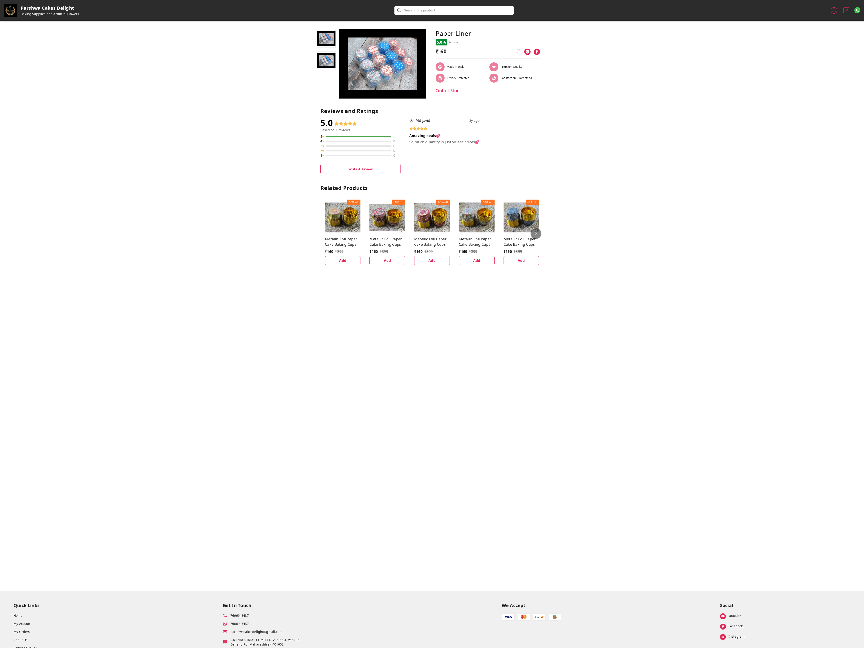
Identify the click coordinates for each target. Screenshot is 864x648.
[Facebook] (537, 52)
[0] (846, 10)
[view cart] (846, 10)
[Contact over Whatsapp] (857, 10)
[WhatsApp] (527, 52)
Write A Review (361, 169)
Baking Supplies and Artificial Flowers (50, 14)
